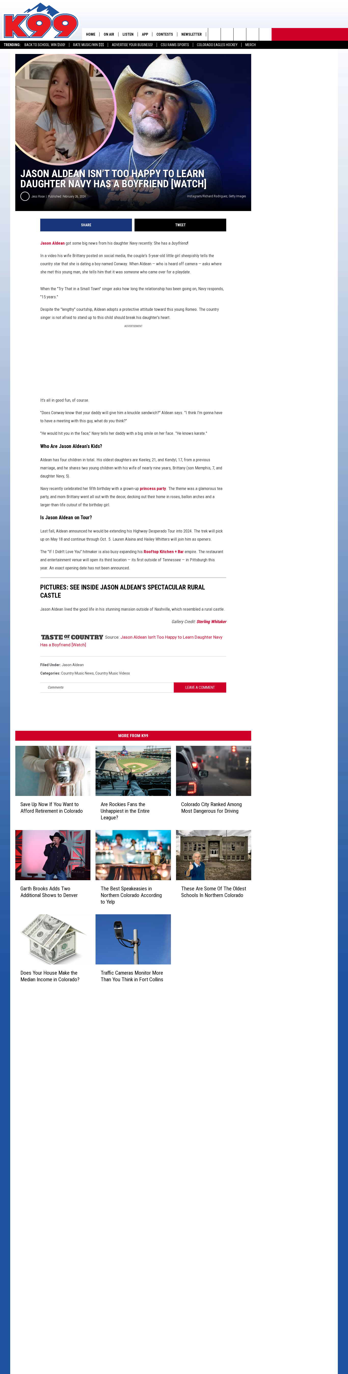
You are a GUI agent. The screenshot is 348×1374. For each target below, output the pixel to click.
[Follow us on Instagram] (252, 34)
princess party (153, 488)
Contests (164, 34)
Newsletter (191, 34)
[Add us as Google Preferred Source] (227, 34)
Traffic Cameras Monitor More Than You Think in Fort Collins (132, 976)
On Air (109, 34)
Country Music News (77, 673)
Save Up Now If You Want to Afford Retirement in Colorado (51, 807)
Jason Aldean (52, 243)
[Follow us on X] (265, 34)
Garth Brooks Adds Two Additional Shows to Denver (49, 891)
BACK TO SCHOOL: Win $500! (44, 45)
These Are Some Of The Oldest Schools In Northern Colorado (213, 891)
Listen (128, 34)
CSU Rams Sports (175, 45)
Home (90, 34)
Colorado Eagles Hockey (217, 45)
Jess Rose (38, 196)
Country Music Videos (112, 673)
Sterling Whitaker (211, 621)
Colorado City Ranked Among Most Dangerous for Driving (211, 807)
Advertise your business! (132, 45)
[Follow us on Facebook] (240, 34)
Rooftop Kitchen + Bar (164, 551)
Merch (250, 45)
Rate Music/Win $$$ (88, 45)
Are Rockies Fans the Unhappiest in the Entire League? (125, 811)
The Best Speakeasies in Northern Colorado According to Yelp (131, 895)
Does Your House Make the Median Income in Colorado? (49, 976)
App (145, 34)
